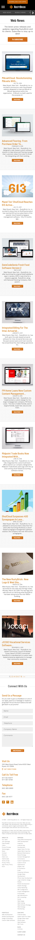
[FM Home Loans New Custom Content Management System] (17, 375)
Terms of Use (5, 861)
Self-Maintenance (22, 895)
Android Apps (22, 914)
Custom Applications (24, 861)
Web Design (21, 901)
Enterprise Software (23, 872)
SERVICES (20, 837)
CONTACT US (21, 935)
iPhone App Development (25, 878)
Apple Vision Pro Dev (24, 849)
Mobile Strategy (22, 886)
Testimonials (5, 859)
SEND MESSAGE (17, 750)
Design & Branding (7, 918)
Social (19, 899)
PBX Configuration (23, 889)
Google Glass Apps (23, 918)
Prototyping (21, 893)
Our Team (4, 839)
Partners (4, 855)
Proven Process (6, 847)
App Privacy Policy (7, 864)
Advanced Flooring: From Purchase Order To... (14, 142)
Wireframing (21, 909)
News (3, 851)
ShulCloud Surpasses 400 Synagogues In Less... (15, 518)
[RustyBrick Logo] (17, 7)
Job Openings (6, 841)
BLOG (19, 927)
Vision (3, 845)
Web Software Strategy (24, 905)
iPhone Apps (21, 920)
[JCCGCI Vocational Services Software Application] (17, 626)
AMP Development (23, 841)
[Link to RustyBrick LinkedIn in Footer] (12, 802)
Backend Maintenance (24, 853)
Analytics (20, 843)
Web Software (22, 922)
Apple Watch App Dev (24, 851)
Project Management (23, 891)
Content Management (24, 857)
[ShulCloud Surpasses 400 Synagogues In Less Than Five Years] (17, 500)
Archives (20, 929)
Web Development (7, 914)
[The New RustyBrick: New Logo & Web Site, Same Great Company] (17, 563)
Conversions (21, 859)
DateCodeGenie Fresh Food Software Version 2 (15, 266)
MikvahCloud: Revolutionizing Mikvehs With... (17, 79)
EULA (3, 866)
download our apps (17, 1)
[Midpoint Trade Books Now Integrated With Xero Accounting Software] (17, 437)
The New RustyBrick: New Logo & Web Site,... (15, 581)
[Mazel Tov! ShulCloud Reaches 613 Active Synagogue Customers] (17, 186)
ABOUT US (5, 837)
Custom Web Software (8, 920)
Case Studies (5, 843)
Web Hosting (21, 903)
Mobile (19, 882)
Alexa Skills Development (25, 839)
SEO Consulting (22, 897)
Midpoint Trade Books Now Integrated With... (15, 455)
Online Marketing (22, 887)
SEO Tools (20, 924)
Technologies (5, 849)
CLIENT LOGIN (22, 932)
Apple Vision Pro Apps (24, 916)
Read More (17, 99)
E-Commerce (21, 868)
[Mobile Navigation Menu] (3, 7)
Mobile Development (23, 884)
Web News (7, 12)
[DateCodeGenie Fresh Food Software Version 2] (17, 249)
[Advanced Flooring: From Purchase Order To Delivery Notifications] (17, 125)
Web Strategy (21, 907)
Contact (4, 853)
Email (19, 870)
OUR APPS (21, 912)
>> (24, 676)
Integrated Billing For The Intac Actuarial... (15, 329)
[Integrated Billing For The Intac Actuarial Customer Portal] (17, 312)
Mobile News (20, 12)
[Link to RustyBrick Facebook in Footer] (3, 802)
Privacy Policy (6, 862)
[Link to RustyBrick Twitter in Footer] (7, 802)
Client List (5, 857)
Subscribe (18, 39)
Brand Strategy (22, 855)
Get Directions (10, 769)
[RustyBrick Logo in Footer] (10, 814)
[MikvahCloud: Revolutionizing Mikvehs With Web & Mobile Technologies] (17, 62)
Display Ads (21, 866)
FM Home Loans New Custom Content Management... (16, 392)
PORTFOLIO (5, 912)
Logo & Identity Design (24, 880)
